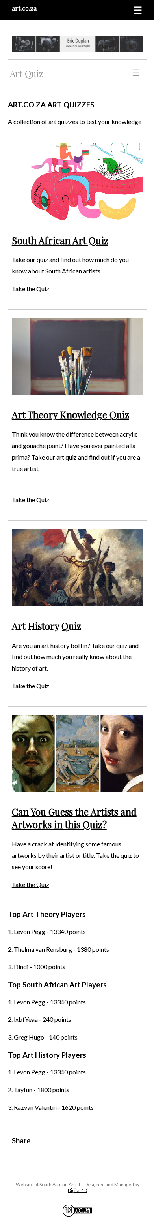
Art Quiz (26, 73)
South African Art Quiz (60, 240)
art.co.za (24, 8)
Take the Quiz (30, 288)
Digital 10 (77, 1190)
